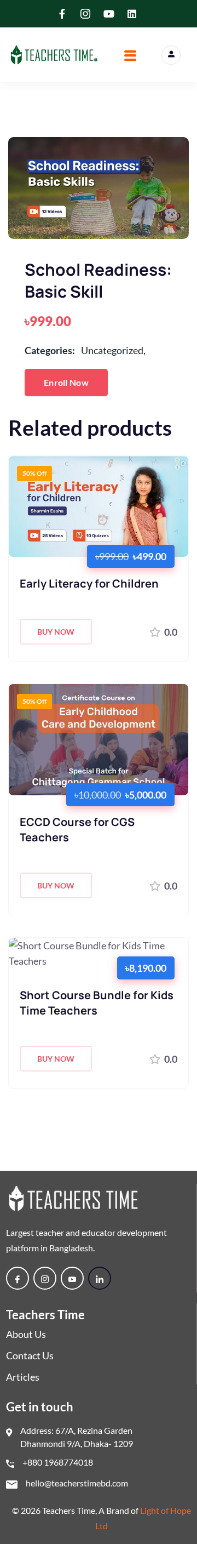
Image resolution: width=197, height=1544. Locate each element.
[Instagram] (44, 1278)
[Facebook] (17, 1278)
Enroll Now (66, 382)
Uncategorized (113, 350)
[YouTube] (72, 1278)
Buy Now (55, 631)
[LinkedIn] (99, 1278)
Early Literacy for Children (89, 583)
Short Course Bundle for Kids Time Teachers (96, 1003)
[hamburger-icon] (130, 57)
